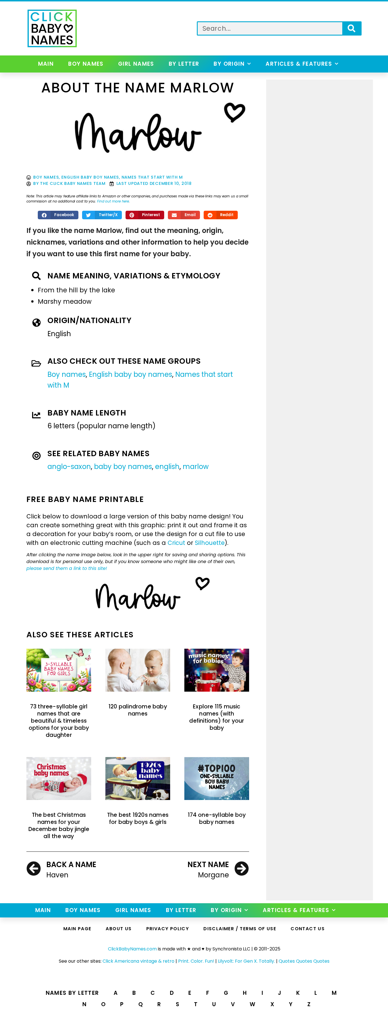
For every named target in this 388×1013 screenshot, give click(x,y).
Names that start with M (152, 177)
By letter (184, 64)
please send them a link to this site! (66, 568)
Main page (77, 928)
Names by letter (72, 993)
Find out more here (113, 201)
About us (119, 928)
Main (46, 64)
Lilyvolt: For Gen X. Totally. (246, 961)
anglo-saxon (69, 466)
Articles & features (299, 64)
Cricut (176, 543)
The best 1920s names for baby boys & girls (137, 818)
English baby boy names (90, 177)
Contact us (308, 928)
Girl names (136, 64)
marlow (196, 466)
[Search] (351, 28)
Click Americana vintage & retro (138, 961)
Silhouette (210, 543)
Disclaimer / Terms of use (239, 928)
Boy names (86, 64)
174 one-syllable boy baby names (217, 818)
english (167, 466)
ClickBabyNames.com (132, 949)
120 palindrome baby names (138, 710)
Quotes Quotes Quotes (304, 961)
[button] (58, 215)
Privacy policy (167, 928)
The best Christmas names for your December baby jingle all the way (58, 825)
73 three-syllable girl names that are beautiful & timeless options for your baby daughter (59, 721)
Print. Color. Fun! (196, 961)
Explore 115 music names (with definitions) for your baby (216, 717)
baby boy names (123, 466)
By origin (229, 64)
